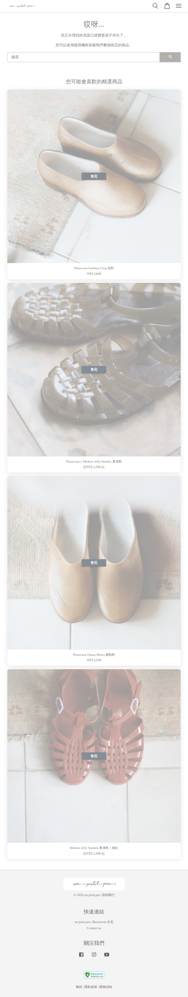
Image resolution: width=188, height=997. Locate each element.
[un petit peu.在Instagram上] (94, 957)
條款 (79, 987)
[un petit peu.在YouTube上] (106, 957)
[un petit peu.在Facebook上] (81, 957)
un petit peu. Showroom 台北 (94, 922)
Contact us (94, 928)
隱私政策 (90, 987)
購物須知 (105, 987)
